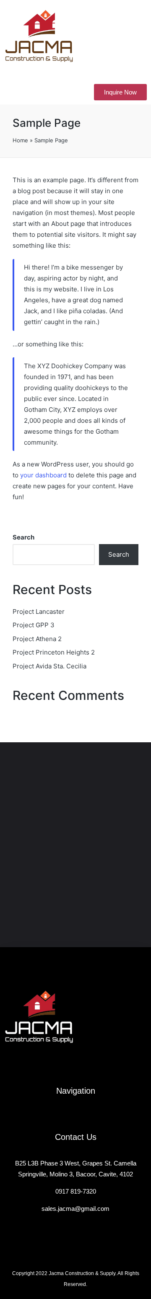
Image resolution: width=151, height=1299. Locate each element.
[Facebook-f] (61, 1066)
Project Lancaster (39, 611)
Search (23, 537)
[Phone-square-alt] (89, 1066)
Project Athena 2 (37, 639)
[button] (15, 92)
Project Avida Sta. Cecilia (49, 666)
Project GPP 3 (34, 625)
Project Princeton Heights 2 (54, 652)
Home (20, 140)
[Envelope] (75, 1066)
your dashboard (43, 475)
